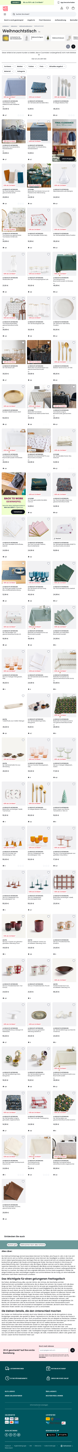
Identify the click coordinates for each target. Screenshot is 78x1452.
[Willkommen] (61, 8)
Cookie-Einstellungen (50, 1446)
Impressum (8, 1446)
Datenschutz (38, 1446)
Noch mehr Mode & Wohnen (54, 1396)
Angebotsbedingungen (20, 1446)
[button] (73, 8)
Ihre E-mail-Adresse (46, 1346)
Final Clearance (45, 20)
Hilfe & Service (10, 1391)
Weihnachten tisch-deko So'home (32, 1245)
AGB (30, 1446)
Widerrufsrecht (9, 1448)
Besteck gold (12, 1245)
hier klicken (42, 1357)
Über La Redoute (51, 1391)
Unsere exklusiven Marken (13, 1396)
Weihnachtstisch (39, 26)
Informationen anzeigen (39, 1405)
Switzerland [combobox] (67, 1446)
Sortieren (7, 66)
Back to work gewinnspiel (13, 20)
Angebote (31, 20)
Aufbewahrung (60, 20)
